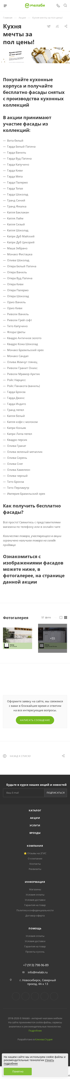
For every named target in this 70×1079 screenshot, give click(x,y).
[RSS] (57, 26)
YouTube (35, 996)
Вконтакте (16, 996)
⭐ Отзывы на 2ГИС (35, 853)
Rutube (45, 996)
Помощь (35, 928)
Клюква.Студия (43, 1039)
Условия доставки (35, 900)
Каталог (35, 810)
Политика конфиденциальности (35, 910)
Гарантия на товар (35, 905)
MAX (54, 996)
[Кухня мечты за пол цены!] (17, 638)
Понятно (17, 1071)
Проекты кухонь (35, 951)
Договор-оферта (35, 915)
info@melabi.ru (38, 972)
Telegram (25, 996)
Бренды (35, 833)
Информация (35, 882)
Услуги (35, 825)
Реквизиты (35, 869)
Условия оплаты (35, 894)
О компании (35, 858)
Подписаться (56, 792)
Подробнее (35, 1030)
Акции (35, 818)
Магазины (35, 889)
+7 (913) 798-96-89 (36, 965)
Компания (35, 845)
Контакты (35, 863)
